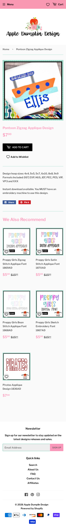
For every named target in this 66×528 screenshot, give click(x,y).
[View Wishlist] (47, 4)
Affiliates (33, 482)
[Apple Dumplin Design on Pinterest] (32, 495)
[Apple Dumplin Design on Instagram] (38, 495)
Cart (60, 4)
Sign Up (56, 447)
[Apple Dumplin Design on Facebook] (26, 495)
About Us (33, 469)
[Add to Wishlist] (6, 252)
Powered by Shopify (32, 508)
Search (33, 464)
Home (6, 49)
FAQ (33, 473)
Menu (10, 4)
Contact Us (33, 478)
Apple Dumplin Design (36, 504)
